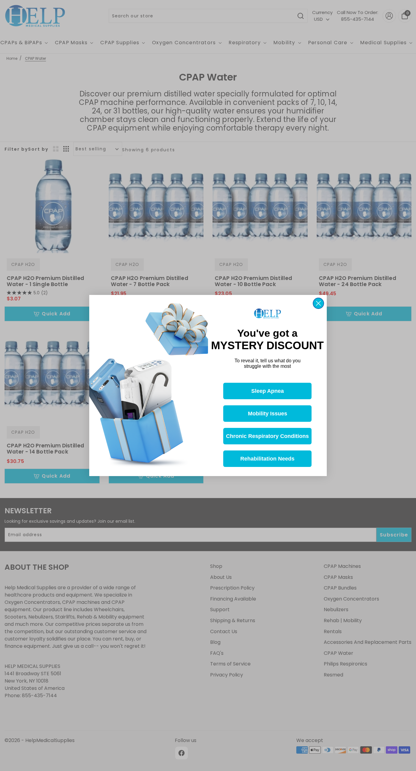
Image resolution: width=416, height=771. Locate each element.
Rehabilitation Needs (267, 459)
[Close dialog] (318, 303)
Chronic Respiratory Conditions (267, 436)
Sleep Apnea (267, 391)
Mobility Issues (267, 414)
